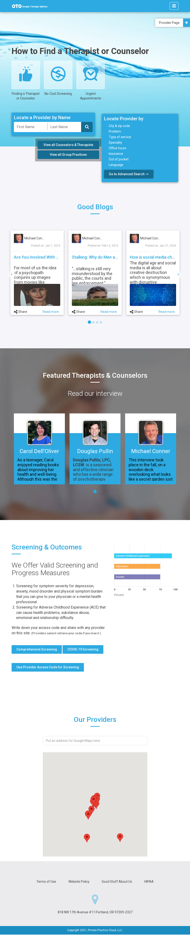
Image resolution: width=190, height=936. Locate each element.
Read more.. (22, 312)
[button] (120, 837)
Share (53, 312)
